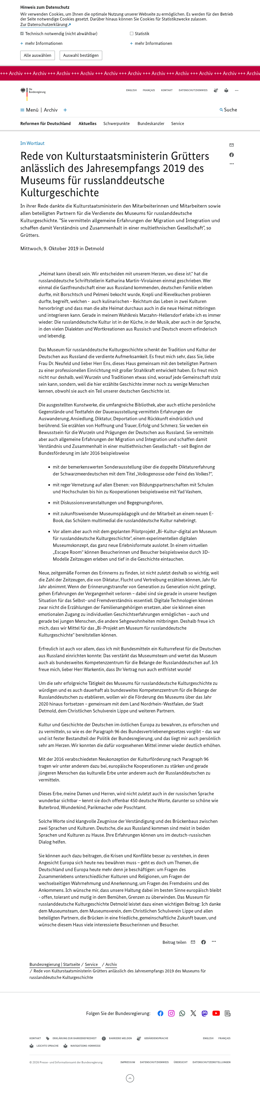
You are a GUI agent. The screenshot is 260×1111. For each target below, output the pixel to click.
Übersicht (181, 1062)
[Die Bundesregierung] (33, 94)
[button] (237, 90)
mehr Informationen (44, 43)
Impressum (127, 1062)
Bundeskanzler (151, 123)
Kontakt (167, 90)
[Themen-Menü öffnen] (65, 110)
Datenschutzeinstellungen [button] (212, 1062)
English (131, 90)
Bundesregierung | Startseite (54, 964)
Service (179, 123)
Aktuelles (87, 123)
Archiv (111, 964)
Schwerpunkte (117, 123)
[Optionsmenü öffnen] (232, 164)
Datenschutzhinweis (193, 90)
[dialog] (130, 33)
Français (149, 90)
